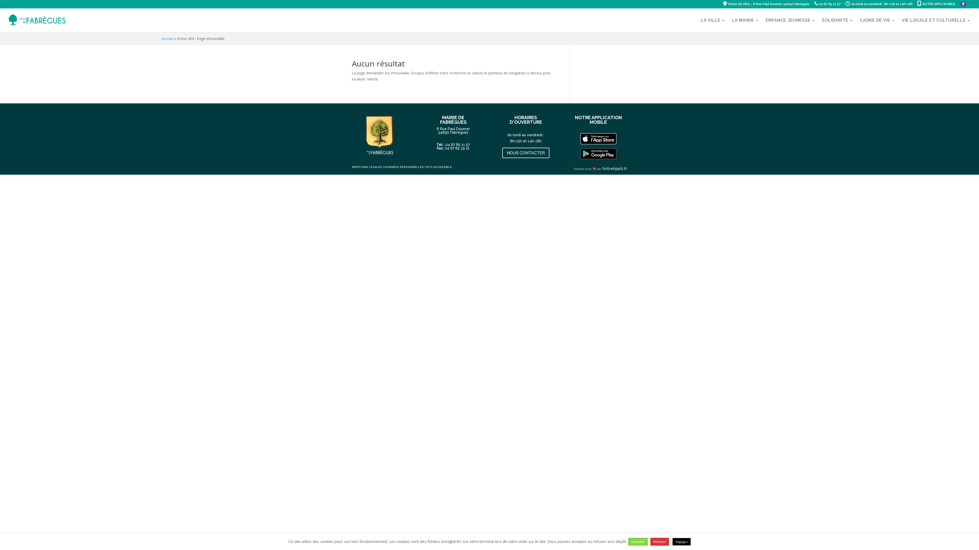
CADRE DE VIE (875, 21)
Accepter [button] (638, 541)
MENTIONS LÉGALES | (368, 167)
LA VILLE (710, 21)
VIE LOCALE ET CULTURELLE (934, 21)
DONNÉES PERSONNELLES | (405, 167)
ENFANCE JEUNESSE (788, 21)
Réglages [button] (682, 542)
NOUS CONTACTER (526, 152)
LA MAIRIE (743, 21)
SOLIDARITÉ (835, 21)
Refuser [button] (659, 541)
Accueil (167, 38)
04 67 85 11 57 (457, 145)
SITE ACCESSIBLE (439, 167)
